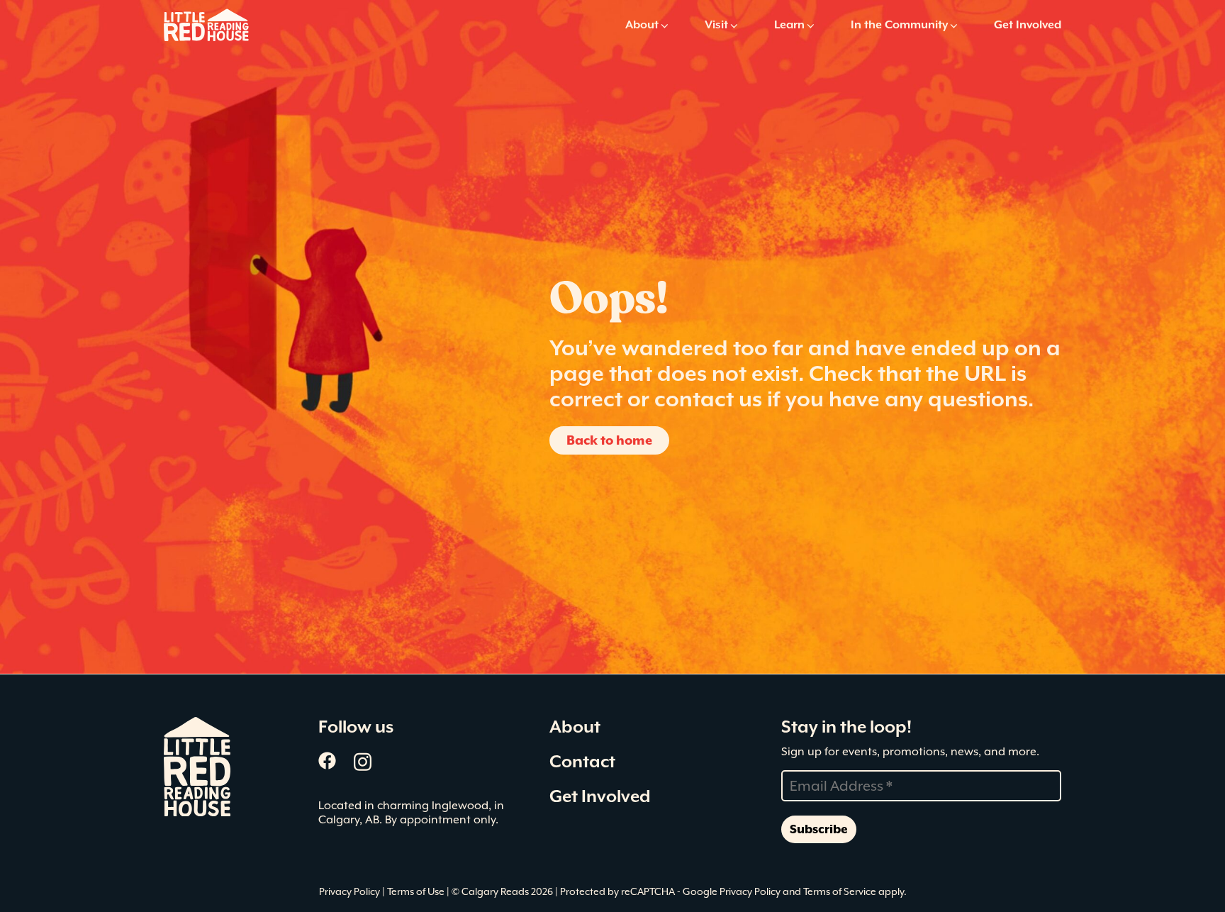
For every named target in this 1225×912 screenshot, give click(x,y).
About (642, 24)
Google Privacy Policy (732, 891)
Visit (716, 24)
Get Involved (1027, 24)
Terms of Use (417, 891)
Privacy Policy (350, 891)
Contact (582, 762)
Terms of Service (839, 891)
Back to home (609, 440)
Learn (789, 24)
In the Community (899, 24)
